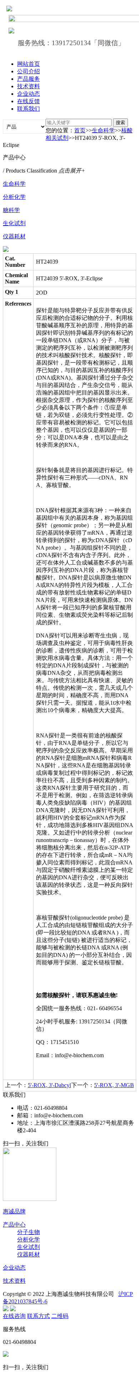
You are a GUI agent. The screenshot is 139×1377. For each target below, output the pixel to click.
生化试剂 (14, 223)
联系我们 (28, 109)
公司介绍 (28, 71)
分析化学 (14, 197)
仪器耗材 (14, 236)
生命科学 (103, 130)
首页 (80, 130)
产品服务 (28, 79)
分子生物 (28, 1232)
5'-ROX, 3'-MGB (114, 1085)
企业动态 (28, 94)
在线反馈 (28, 101)
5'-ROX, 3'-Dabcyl (49, 1085)
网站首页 (28, 64)
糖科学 (11, 210)
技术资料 (28, 86)
